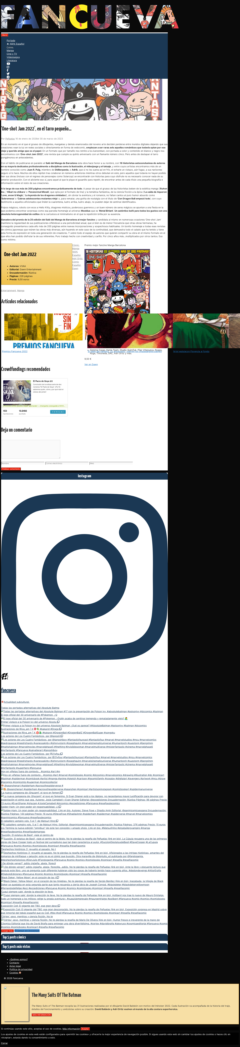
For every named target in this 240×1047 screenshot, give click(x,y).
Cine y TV (12, 53)
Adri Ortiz (77, 258)
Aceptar (85, 1029)
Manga (10, 50)
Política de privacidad (20, 969)
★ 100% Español (15, 43)
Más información (71, 1028)
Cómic (10, 47)
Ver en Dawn (91, 364)
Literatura (12, 60)
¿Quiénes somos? (18, 959)
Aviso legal (15, 966)
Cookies (14, 972)
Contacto (14, 962)
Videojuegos (13, 57)
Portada (11, 40)
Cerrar (4, 1043)
